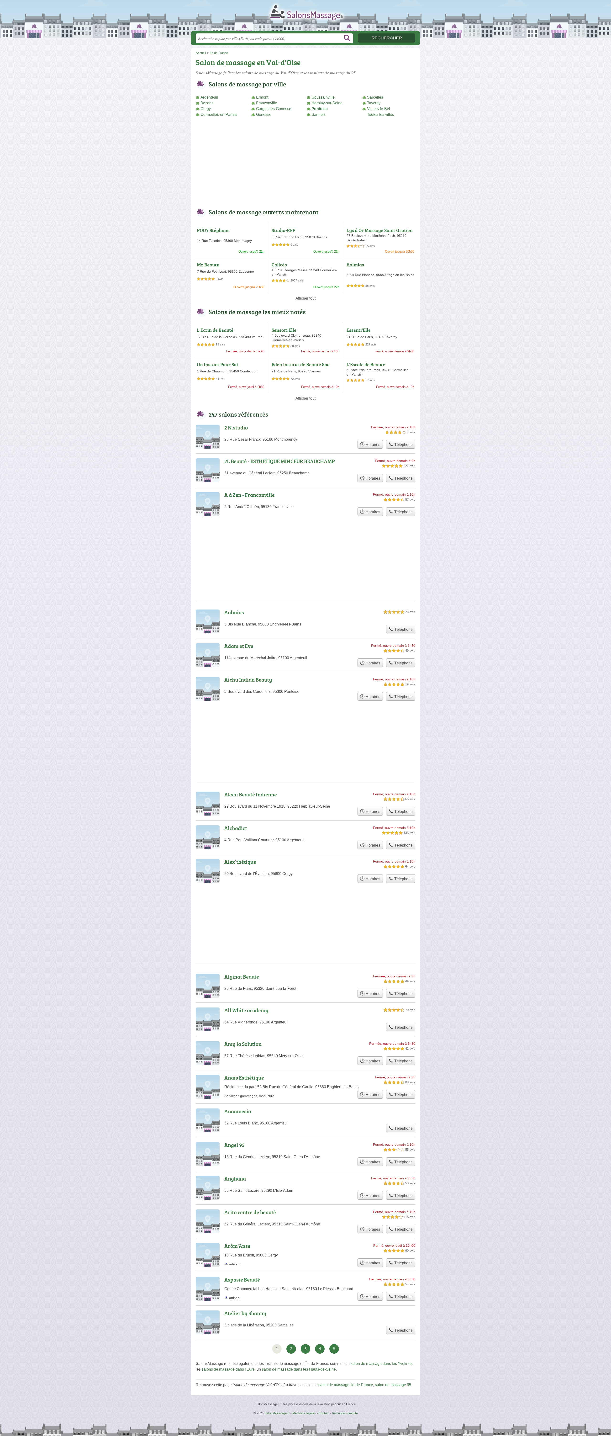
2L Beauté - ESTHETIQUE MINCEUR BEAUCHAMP (279, 461)
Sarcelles (375, 97)
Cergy (205, 109)
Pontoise (319, 109)
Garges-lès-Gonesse (273, 109)
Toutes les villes (380, 114)
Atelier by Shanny (245, 1313)
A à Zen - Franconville (249, 494)
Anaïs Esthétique (244, 1077)
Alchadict (235, 828)
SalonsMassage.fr (305, 17)
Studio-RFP (283, 230)
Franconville (266, 103)
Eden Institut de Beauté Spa (301, 364)
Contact (324, 1413)
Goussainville (323, 97)
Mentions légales (304, 1413)
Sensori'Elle (284, 330)
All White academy (246, 1010)
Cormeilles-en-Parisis (218, 114)
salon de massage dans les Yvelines (381, 1364)
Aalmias (355, 264)
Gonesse (263, 114)
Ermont (262, 97)
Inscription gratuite (345, 1413)
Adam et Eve (238, 646)
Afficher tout (305, 298)
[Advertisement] (305, 165)
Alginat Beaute (241, 976)
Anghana (235, 1178)
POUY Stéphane (213, 230)
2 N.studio (236, 427)
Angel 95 (234, 1145)
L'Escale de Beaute (366, 364)
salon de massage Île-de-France (345, 1385)
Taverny (373, 103)
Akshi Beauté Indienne (250, 794)
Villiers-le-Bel (378, 109)
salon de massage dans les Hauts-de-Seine (299, 1369)
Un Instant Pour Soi (217, 364)
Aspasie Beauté (242, 1279)
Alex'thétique (240, 861)
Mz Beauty (208, 264)
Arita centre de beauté (250, 1212)
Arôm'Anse (237, 1246)
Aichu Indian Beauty (248, 679)
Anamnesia (237, 1111)
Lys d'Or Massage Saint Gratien (380, 230)
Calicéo (279, 264)
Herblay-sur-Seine (326, 103)
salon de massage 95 (393, 1385)
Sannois (318, 114)
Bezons (206, 103)
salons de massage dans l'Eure (228, 1369)
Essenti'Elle (359, 330)
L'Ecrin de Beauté (215, 330)
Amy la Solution (243, 1044)
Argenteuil (209, 97)
